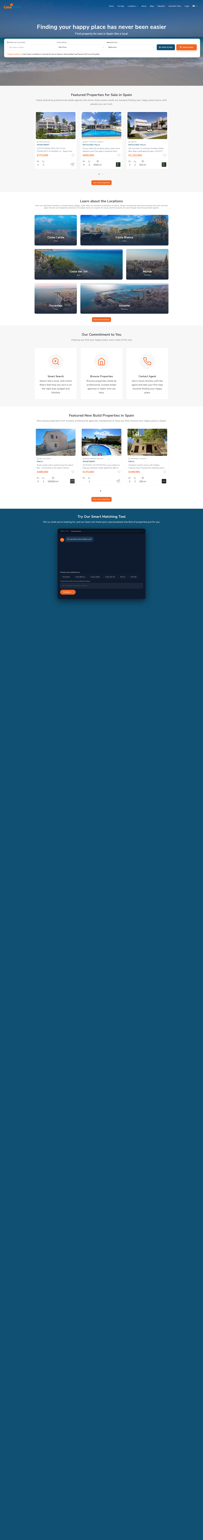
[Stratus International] (72, 481)
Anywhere (66, 577)
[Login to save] (73, 155)
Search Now (187, 47)
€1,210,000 (89, 155)
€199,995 (42, 472)
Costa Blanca (36, 54)
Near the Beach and (70, 54)
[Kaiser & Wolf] (118, 481)
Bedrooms (113, 42)
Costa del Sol (46, 54)
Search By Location (16, 42)
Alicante (133, 577)
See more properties (101, 182)
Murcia (53, 54)
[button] (81, 47)
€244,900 (134, 155)
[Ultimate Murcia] (72, 164)
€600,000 (42, 155)
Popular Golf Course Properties (89, 54)
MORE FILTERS (167, 47)
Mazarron (60, 54)
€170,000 (134, 472)
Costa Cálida (95, 577)
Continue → (68, 592)
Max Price (62, 42)
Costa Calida (26, 54)
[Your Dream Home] (164, 481)
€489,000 (88, 472)
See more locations (101, 319)
